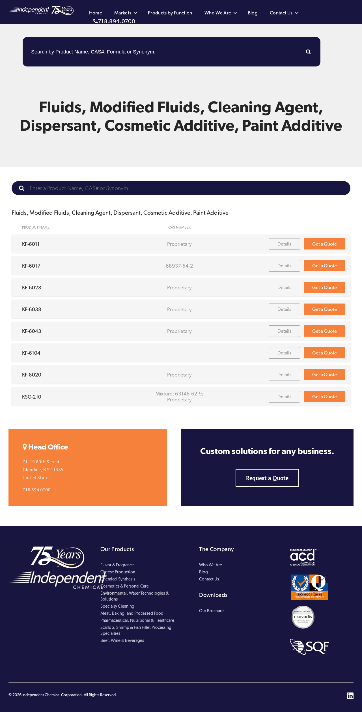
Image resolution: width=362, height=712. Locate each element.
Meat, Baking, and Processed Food (131, 613)
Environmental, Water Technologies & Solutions (134, 596)
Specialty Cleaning (117, 606)
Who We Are (217, 13)
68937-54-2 (179, 266)
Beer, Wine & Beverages (122, 640)
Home (95, 13)
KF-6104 (31, 353)
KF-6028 (31, 288)
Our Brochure (211, 610)
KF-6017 (31, 266)
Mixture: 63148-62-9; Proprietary (179, 397)
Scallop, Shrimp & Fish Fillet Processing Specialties (135, 630)
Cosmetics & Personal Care (124, 586)
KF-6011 (31, 244)
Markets (122, 13)
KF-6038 (31, 309)
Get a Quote (324, 244)
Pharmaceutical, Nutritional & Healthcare (137, 620)
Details (284, 244)
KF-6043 (31, 331)
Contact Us (281, 13)
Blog (253, 13)
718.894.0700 (116, 21)
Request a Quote (267, 478)
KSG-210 (31, 397)
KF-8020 (31, 375)
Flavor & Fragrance (117, 564)
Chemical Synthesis (117, 579)
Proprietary (179, 244)
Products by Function (170, 13)
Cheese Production (117, 572)
